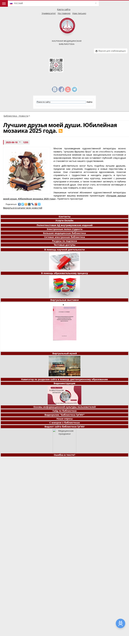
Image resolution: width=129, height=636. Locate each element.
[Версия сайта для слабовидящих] (110, 52)
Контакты (64, 216)
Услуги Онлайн (64, 220)
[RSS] (60, 131)
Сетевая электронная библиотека (64, 236)
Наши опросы (64, 418)
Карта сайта (63, 9)
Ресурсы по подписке (64, 240)
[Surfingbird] (39, 203)
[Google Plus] (36, 203)
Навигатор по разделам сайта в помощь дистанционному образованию (64, 379)
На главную (64, 13)
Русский (18, 3)
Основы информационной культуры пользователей (64, 406)
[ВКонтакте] (19, 203)
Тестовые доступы (64, 244)
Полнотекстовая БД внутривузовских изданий (65, 225)
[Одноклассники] (26, 203)
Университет (49, 13)
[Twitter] (22, 203)
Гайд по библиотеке (65, 410)
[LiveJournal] (32, 203)
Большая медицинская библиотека (64, 233)
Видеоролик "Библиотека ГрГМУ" (65, 414)
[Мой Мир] (29, 203)
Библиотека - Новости (16, 115)
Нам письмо (79, 13)
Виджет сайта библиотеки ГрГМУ (65, 426)
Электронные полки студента (64, 229)
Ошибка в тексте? (64, 454)
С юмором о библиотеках (64, 422)
